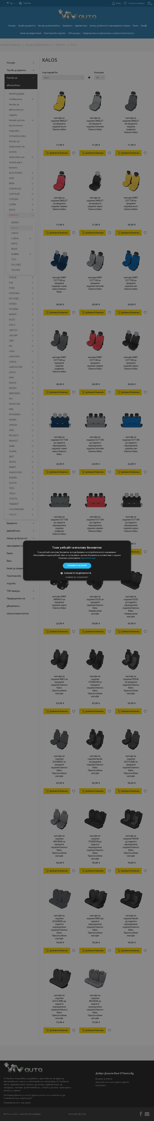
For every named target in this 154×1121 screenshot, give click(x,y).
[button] (77, 573)
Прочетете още (88, 558)
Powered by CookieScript (77, 577)
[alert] (77, 560)
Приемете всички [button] (77, 565)
